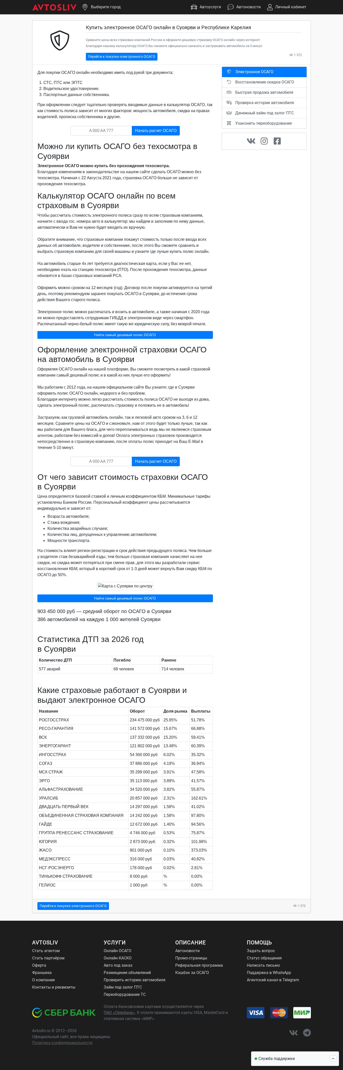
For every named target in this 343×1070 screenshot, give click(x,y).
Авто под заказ (118, 965)
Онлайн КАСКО (118, 958)
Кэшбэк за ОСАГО (192, 972)
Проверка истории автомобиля (264, 102)
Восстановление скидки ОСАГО (264, 82)
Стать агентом (46, 950)
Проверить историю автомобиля (134, 980)
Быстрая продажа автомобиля (263, 92)
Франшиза (42, 972)
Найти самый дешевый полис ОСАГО (125, 335)
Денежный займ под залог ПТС (264, 113)
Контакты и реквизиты (53, 987)
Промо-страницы (191, 958)
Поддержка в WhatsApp (269, 972)
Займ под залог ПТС (123, 987)
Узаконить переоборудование (263, 123)
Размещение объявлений (127, 972)
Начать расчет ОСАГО (156, 130)
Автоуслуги (210, 7)
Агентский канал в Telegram (273, 980)
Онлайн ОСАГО (117, 950)
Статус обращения (264, 958)
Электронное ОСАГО (253, 71)
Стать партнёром (48, 958)
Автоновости (248, 7)
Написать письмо (263, 965)
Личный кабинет (290, 7)
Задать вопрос (261, 950)
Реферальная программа (199, 965)
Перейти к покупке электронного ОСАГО (121, 57)
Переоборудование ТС (125, 994)
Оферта (39, 965)
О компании (43, 980)
